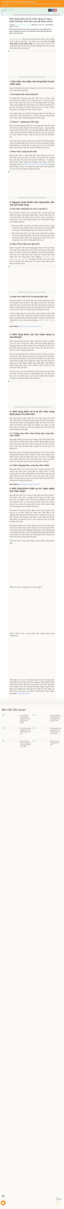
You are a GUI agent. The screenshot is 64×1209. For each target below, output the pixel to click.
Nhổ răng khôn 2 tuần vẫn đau (30, 326)
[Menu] (3, 10)
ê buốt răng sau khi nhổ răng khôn (35, 164)
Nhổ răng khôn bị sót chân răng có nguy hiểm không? (32, 77)
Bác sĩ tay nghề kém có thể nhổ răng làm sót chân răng (32, 292)
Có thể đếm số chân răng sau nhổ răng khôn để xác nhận (32, 197)
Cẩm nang (8, 15)
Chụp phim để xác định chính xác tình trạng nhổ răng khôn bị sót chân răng (32, 407)
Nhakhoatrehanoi (23, 693)
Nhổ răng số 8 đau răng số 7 (29, 484)
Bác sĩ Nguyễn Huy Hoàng (22, 25)
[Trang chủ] (2, 15)
